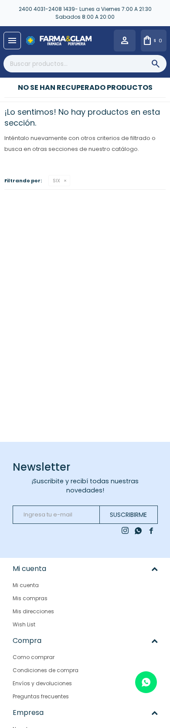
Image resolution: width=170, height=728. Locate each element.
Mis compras (30, 598)
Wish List (24, 624)
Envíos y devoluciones (42, 683)
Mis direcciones (33, 611)
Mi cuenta (26, 585)
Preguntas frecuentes (41, 696)
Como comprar (33, 657)
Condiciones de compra (45, 670)
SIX (56, 180)
